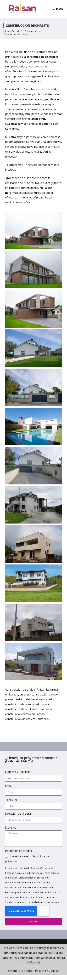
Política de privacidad (18, 851)
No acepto (26, 971)
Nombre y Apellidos (17, 772)
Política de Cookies (47, 971)
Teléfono (11, 800)
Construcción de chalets (15, 34)
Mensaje (10, 827)
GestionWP (38, 892)
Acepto (12, 971)
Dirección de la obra (18, 813)
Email (8, 786)
